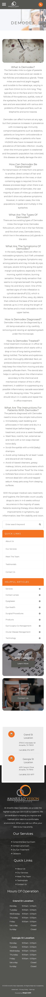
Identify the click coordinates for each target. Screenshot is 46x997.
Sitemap (32, 989)
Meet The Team (12, 557)
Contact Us (10, 572)
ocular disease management (18, 632)
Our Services (11, 549)
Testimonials (11, 564)
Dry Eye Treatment (21, 850)
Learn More (23, 663)
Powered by (19, 993)
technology (11, 638)
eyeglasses (10, 601)
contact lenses (12, 595)
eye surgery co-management (18, 626)
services (9, 589)
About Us (10, 541)
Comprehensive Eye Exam (24, 842)
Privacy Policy (23, 989)
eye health (10, 607)
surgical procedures (14, 613)
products (10, 620)
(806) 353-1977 (28, 775)
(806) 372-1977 (28, 750)
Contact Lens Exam (21, 846)
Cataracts (17, 854)
